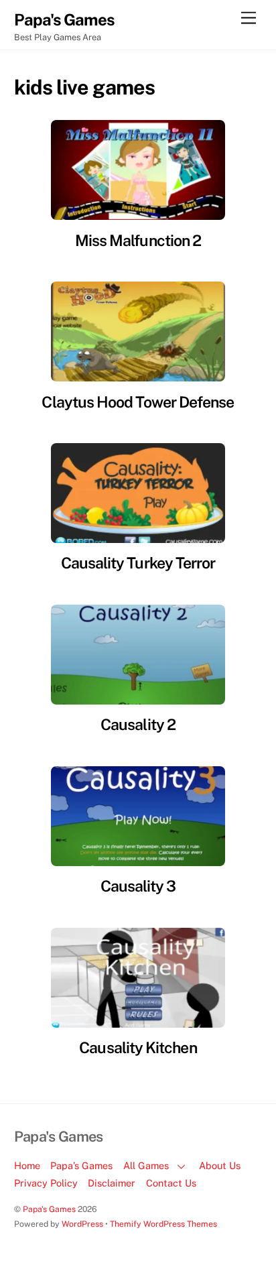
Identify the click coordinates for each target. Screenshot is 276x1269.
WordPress (82, 1224)
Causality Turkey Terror (138, 563)
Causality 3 (138, 886)
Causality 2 (138, 724)
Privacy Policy (46, 1183)
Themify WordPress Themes (163, 1224)
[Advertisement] (219, 268)
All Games (146, 1165)
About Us (219, 1165)
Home (27, 1165)
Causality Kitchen (137, 1047)
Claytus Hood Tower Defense (138, 402)
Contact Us (171, 1183)
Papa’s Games (81, 1165)
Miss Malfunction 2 (138, 240)
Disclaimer (111, 1183)
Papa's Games (49, 1209)
